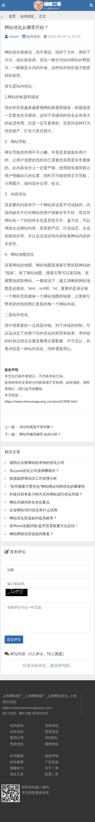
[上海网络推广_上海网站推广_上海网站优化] (2, 16)
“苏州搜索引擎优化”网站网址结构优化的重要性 (47, 486)
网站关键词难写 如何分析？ (40, 434)
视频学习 (17, 768)
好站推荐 (17, 762)
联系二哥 (51, 774)
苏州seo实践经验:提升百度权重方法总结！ (44, 526)
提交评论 (14, 639)
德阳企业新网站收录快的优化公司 (37, 462)
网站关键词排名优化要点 (30, 502)
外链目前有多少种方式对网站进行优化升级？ (46, 494)
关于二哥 (51, 768)
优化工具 (17, 774)
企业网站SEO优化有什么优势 (33, 510)
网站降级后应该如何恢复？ (31, 534)
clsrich (14, 36)
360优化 (51, 738)
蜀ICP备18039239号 (33, 713)
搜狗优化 (51, 744)
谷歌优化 (51, 725)
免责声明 (51, 756)
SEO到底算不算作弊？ (36, 427)
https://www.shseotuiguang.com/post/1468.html (41, 401)
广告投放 (51, 762)
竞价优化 (17, 744)
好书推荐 (17, 756)
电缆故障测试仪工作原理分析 (33, 478)
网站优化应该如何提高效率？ (33, 518)
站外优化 (17, 732)
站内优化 (27, 16)
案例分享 (17, 738)
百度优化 (51, 732)
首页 (12, 16)
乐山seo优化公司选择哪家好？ (34, 470)
